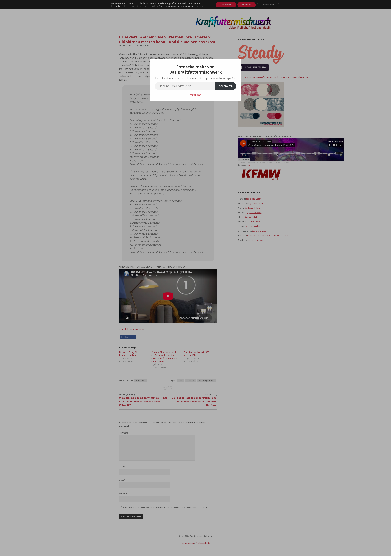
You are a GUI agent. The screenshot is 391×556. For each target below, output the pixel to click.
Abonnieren (226, 86)
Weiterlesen (195, 94)
